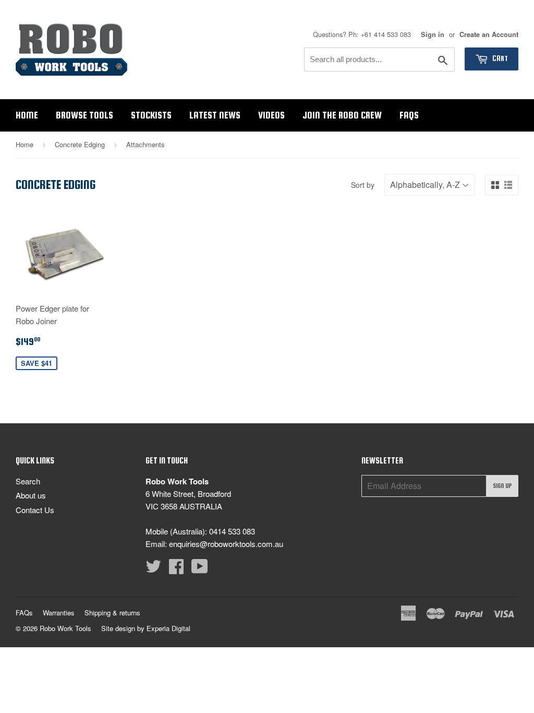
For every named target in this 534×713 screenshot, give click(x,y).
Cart (499, 58)
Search (28, 481)
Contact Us (35, 509)
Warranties (59, 612)
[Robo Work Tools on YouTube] (199, 569)
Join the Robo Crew (342, 115)
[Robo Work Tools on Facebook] (176, 569)
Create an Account (488, 34)
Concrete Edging (80, 144)
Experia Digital (168, 628)
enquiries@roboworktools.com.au (226, 543)
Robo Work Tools (65, 628)
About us (31, 495)
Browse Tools (84, 115)
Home (27, 115)
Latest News (214, 115)
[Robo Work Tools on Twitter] (153, 569)
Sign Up (502, 486)
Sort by (362, 185)
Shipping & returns (112, 612)
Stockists (151, 115)
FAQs (409, 115)
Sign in (432, 34)
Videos (271, 115)
